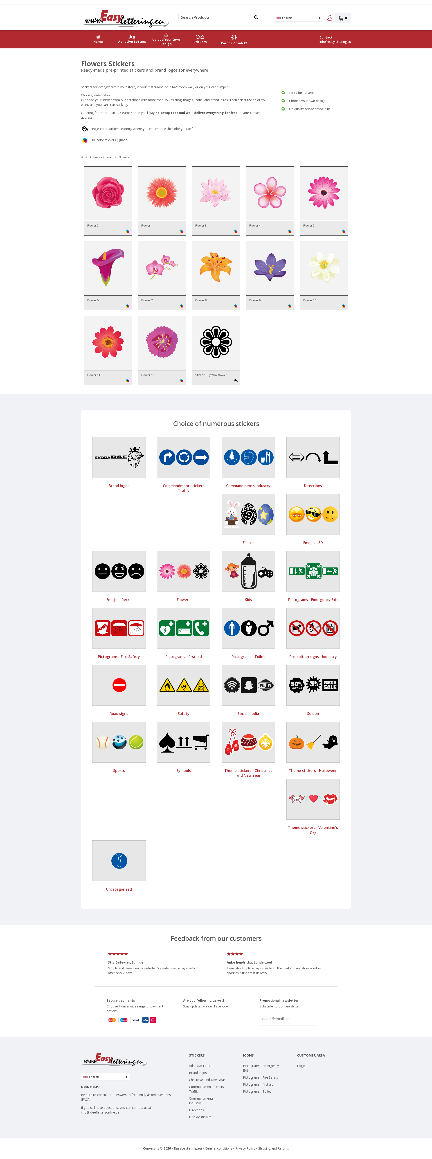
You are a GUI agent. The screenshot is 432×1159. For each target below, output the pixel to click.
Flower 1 (147, 225)
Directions (196, 1110)
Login (301, 1066)
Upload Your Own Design (166, 41)
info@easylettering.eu (335, 41)
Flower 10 (309, 300)
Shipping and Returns (273, 1148)
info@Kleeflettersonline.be (100, 1112)
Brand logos (198, 1073)
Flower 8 (201, 300)
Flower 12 (147, 375)
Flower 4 (255, 225)
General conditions (218, 1148)
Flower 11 (93, 375)
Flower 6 (93, 300)
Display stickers (200, 1117)
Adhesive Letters (132, 41)
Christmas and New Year (207, 1079)
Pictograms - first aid (258, 1084)
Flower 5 (309, 225)
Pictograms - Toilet (257, 1091)
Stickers (200, 42)
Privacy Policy (245, 1148)
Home (98, 41)
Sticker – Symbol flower (211, 375)
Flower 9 (255, 300)
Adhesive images (101, 157)
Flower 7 (147, 300)
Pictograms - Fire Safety (260, 1077)
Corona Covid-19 (234, 43)
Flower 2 (93, 225)
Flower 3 (201, 225)
